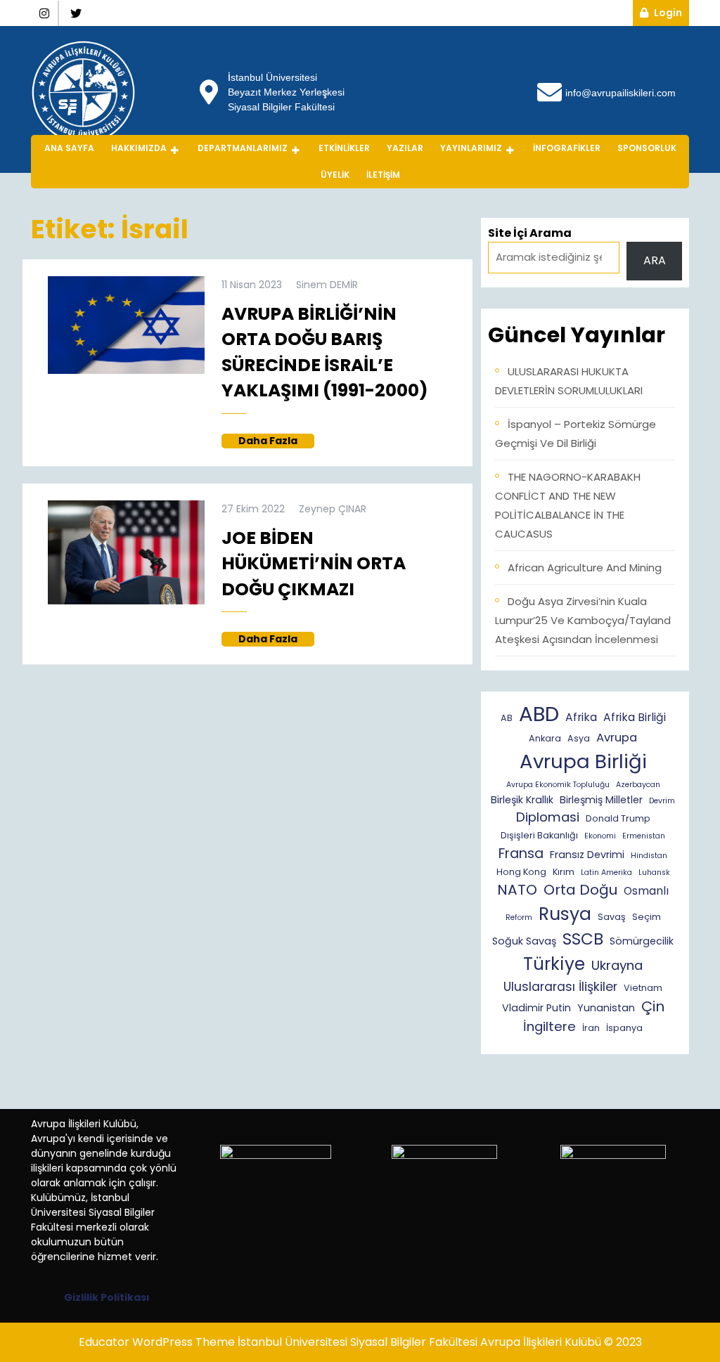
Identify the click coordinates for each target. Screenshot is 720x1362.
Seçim (646, 917)
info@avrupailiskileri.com (620, 92)
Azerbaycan (638, 784)
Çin (652, 1006)
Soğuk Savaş (524, 941)
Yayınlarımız (471, 148)
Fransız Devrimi (587, 855)
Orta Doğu (580, 890)
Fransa (521, 853)
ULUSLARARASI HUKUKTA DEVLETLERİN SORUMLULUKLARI (569, 381)
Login (671, 12)
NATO (517, 890)
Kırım (563, 872)
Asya (578, 738)
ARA (654, 260)
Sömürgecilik (642, 941)
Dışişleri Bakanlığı (539, 835)
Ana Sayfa (69, 148)
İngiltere (549, 1026)
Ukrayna (617, 965)
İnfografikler (566, 148)
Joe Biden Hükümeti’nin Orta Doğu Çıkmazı (313, 564)
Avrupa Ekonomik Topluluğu (558, 784)
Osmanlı (646, 890)
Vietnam (643, 988)
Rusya (565, 914)
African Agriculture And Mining (585, 567)
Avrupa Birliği (583, 761)
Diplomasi (547, 817)
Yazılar (405, 148)
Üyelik (335, 175)
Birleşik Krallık (522, 800)
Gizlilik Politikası (107, 1297)
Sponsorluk (646, 148)
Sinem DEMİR (327, 285)
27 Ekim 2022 (253, 509)
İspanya (624, 1028)
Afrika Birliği (634, 717)
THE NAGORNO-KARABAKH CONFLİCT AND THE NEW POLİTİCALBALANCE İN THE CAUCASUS (568, 505)
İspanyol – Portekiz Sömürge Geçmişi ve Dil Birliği (575, 433)
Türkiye (554, 964)
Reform (519, 917)
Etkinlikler (344, 148)
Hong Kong (521, 872)
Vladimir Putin (536, 1008)
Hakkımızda (139, 148)
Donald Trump (618, 818)
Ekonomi (600, 836)
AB (507, 718)
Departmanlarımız (243, 148)
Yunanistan (606, 1008)
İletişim (383, 175)
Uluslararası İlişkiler (560, 986)
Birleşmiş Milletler (601, 800)
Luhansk (654, 872)
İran (591, 1028)
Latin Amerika (606, 872)
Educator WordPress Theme (157, 1342)
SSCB (582, 939)
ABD (539, 713)
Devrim (662, 801)
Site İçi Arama (530, 233)
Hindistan (649, 855)
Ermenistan (643, 836)
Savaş (612, 917)
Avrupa (616, 737)
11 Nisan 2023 (251, 285)
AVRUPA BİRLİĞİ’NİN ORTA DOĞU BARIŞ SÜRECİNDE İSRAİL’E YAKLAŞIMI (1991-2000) (324, 352)
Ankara (545, 738)
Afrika (581, 717)
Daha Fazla (276, 441)
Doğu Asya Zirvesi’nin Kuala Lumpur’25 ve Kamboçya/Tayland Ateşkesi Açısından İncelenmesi (583, 620)
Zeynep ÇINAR (332, 509)
